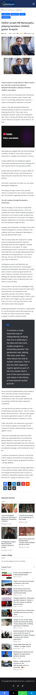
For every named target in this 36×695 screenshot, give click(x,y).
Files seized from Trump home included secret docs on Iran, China (23, 612)
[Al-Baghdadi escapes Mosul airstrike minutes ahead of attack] (9, 533)
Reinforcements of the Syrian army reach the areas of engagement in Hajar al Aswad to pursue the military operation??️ (23, 635)
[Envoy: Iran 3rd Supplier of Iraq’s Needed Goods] (6, 575)
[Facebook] (5, 484)
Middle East (18, 10)
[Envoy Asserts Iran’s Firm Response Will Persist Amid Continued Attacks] (6, 591)
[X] (10, 484)
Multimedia (15, 14)
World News (10, 10)
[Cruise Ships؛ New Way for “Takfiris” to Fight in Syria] (6, 646)
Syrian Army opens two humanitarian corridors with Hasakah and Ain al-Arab (27, 541)
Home (4, 10)
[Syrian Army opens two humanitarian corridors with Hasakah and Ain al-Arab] (27, 531)
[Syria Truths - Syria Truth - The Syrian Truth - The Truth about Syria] (7, 3)
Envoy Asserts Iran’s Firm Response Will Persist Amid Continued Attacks (22, 591)
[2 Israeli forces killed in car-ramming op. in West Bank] (27, 508)
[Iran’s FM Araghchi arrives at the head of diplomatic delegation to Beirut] (9, 508)
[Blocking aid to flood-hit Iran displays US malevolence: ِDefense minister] (6, 654)
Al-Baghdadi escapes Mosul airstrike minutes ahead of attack (8, 544)
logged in (11, 561)
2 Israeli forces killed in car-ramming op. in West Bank (26, 517)
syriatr (4, 33)
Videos (22, 14)
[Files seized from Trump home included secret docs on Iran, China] (6, 613)
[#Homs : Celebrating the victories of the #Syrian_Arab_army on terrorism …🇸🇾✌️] (6, 663)
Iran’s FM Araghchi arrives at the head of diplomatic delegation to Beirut (9, 518)
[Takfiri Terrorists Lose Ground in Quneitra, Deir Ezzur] (6, 583)
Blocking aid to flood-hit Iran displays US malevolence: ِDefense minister (23, 654)
